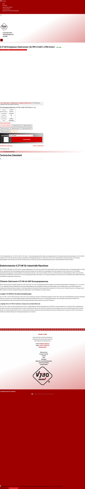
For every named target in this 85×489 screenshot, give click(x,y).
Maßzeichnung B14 (16, 128)
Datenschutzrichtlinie (7, 7)
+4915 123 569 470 (38, 145)
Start (2, 102)
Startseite (4, 5)
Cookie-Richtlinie (6, 9)
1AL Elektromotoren (4, 49)
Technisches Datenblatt (6, 125)
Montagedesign (5, 135)
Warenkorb (43, 359)
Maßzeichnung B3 (17, 125)
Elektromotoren (7, 32)
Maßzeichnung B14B (27, 128)
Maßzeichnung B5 (27, 125)
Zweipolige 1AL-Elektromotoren (20, 49)
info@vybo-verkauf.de (6, 145)
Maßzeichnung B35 (5, 128)
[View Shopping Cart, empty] (1, 40)
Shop (3, 3)
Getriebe (5, 36)
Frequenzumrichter (8, 34)
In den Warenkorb (26, 139)
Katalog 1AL (14, 131)
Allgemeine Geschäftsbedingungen (10, 10)
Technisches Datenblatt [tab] (8, 151)
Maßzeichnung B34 (5, 131)
